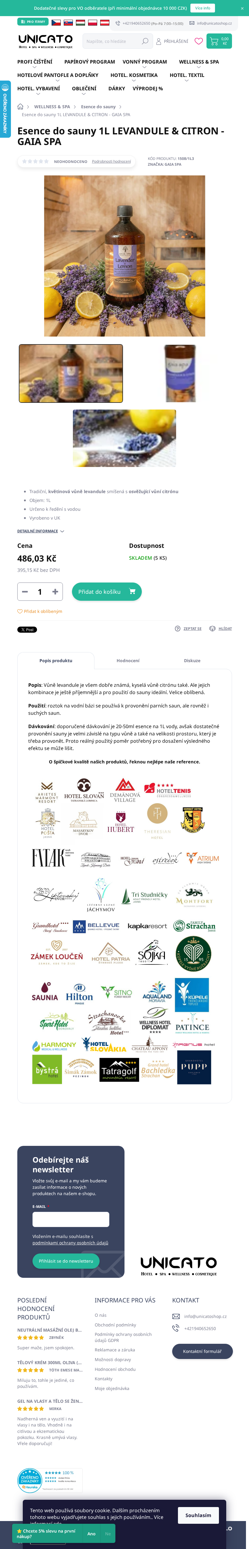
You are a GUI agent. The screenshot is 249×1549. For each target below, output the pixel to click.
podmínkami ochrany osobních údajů (70, 1243)
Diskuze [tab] (192, 660)
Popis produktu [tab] (55, 660)
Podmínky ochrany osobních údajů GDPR (123, 1337)
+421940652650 (200, 1328)
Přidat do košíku (99, 591)
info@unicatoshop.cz (205, 1316)
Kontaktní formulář (202, 1351)
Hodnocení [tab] (128, 660)
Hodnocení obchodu (115, 1369)
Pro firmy (36, 21)
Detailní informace (37, 531)
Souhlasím (198, 1515)
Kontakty (103, 1378)
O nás (101, 1315)
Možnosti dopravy (113, 1359)
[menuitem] (40, 62)
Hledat (145, 41)
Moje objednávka (112, 1388)
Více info (202, 8)
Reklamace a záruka (115, 1350)
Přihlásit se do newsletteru (66, 1261)
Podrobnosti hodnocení (111, 161)
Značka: (164, 164)
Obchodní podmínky (115, 1325)
